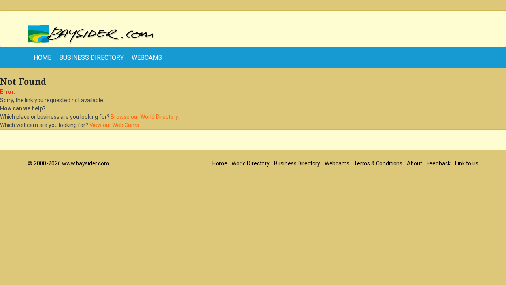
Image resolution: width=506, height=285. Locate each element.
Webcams (147, 57)
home (42, 57)
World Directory (251, 163)
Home (219, 163)
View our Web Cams (114, 125)
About (414, 163)
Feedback (439, 163)
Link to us (466, 163)
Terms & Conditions (378, 163)
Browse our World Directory (144, 117)
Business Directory (91, 57)
